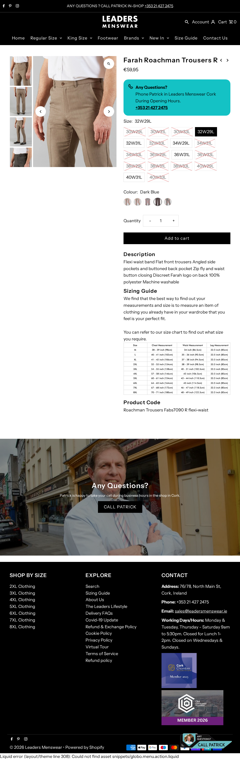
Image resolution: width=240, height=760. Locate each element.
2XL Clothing (22, 586)
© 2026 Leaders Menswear (36, 747)
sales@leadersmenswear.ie (201, 611)
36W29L (158, 154)
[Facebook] (3, 6)
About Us (95, 599)
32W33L (157, 143)
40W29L (205, 166)
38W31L (158, 166)
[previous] (221, 60)
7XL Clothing (22, 620)
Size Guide (186, 38)
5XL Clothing (22, 606)
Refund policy (99, 660)
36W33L (205, 154)
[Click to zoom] (109, 63)
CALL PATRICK (120, 507)
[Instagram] (17, 6)
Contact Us (215, 38)
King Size (77, 38)
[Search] (187, 22)
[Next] (109, 111)
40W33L (158, 177)
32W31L (134, 143)
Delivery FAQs (99, 613)
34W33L (134, 154)
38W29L (134, 166)
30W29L (134, 131)
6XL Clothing (22, 613)
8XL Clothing (22, 626)
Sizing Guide (98, 593)
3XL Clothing (22, 593)
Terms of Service (102, 653)
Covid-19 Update (102, 620)
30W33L (182, 131)
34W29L (181, 143)
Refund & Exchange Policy (111, 626)
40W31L (134, 177)
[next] (227, 60)
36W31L (182, 154)
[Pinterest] (9, 6)
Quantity (132, 220)
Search (92, 586)
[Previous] (40, 111)
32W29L (206, 131)
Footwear (108, 38)
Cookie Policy (99, 633)
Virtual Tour (97, 646)
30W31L (158, 131)
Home (18, 38)
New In (157, 38)
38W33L (181, 166)
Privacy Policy (99, 640)
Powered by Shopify (84, 747)
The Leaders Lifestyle (106, 606)
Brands (131, 38)
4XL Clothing (22, 599)
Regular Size (43, 38)
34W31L (205, 143)
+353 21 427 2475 (159, 6)
